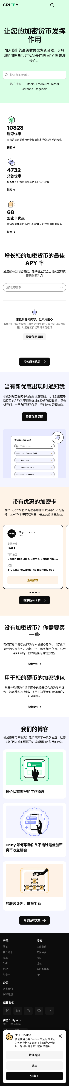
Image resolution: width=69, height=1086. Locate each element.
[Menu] (62, 5)
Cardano (27, 89)
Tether (54, 84)
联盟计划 (8, 994)
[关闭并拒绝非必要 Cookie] (60, 1036)
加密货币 (42, 946)
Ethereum (42, 84)
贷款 (5, 969)
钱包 (39, 963)
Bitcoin (29, 84)
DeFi (5, 963)
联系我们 (8, 988)
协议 (39, 957)
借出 (5, 957)
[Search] (52, 5)
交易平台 (42, 952)
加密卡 (6, 974)
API (38, 974)
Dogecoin (41, 89)
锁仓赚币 (8, 952)
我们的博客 (43, 969)
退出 (34, 1065)
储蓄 (5, 946)
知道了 (34, 1076)
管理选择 (34, 1055)
